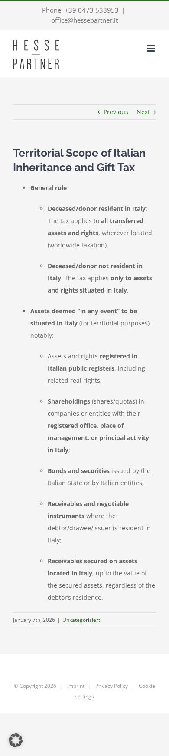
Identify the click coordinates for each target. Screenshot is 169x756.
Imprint (75, 686)
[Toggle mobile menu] (151, 48)
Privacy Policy (111, 686)
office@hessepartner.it (84, 20)
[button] (15, 740)
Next (143, 112)
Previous (116, 112)
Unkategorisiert (81, 620)
